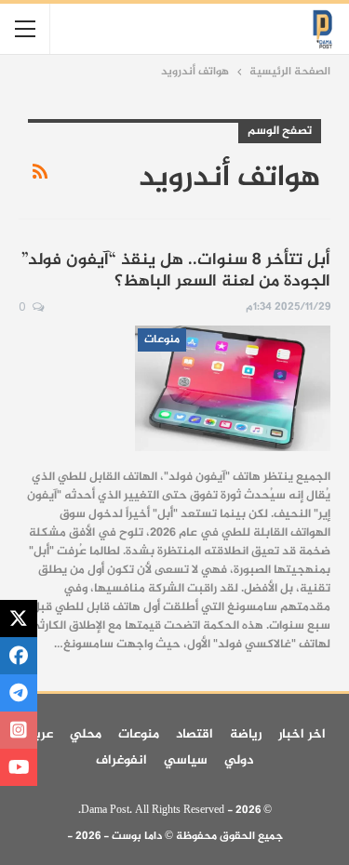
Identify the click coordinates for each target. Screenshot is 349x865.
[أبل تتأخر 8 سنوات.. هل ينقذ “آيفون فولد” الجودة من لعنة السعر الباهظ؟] (232, 388)
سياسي (186, 760)
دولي (238, 760)
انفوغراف (121, 760)
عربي (38, 734)
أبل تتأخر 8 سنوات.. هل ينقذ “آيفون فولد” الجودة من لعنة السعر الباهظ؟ (175, 271)
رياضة (246, 734)
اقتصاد (194, 734)
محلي (85, 734)
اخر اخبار (302, 734)
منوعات (162, 339)
